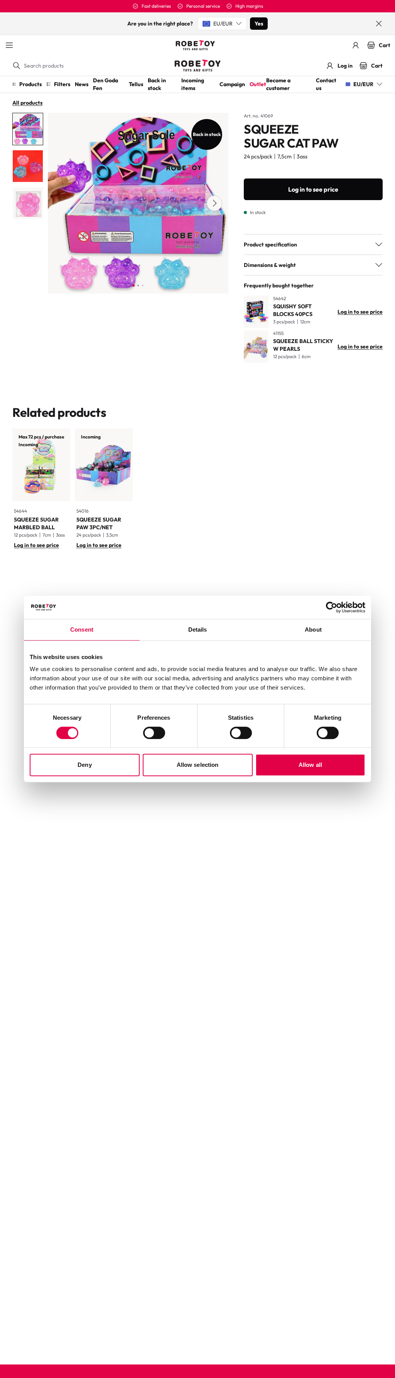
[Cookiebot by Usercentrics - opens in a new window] (331, 607)
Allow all (310, 764)
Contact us (326, 84)
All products (27, 102)
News (81, 84)
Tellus (136, 84)
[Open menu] (9, 45)
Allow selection (198, 764)
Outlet (258, 84)
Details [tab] (197, 629)
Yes (259, 23)
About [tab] (313, 629)
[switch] (154, 733)
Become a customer (278, 84)
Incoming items (192, 84)
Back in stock (157, 84)
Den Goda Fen (105, 84)
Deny (84, 764)
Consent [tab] (81, 629)
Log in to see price (313, 189)
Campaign (232, 84)
